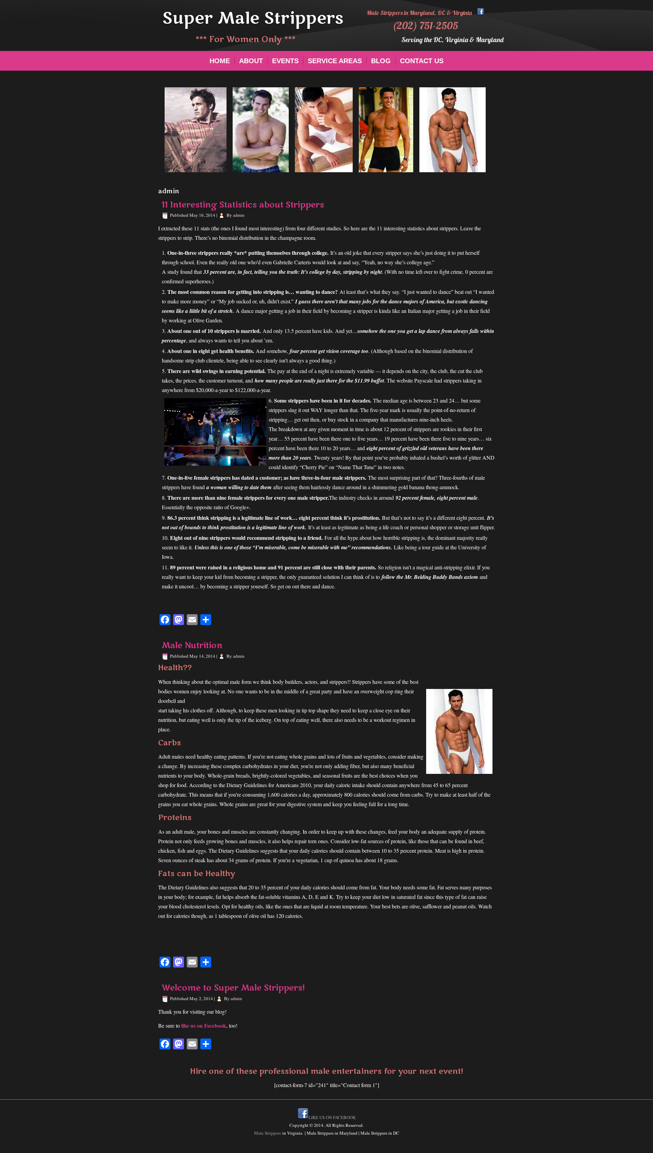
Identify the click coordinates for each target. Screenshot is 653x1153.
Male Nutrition (192, 645)
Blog (381, 61)
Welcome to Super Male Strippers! (233, 988)
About (251, 61)
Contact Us (421, 61)
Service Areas (335, 61)
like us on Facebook (203, 1025)
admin (239, 215)
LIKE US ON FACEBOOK (332, 1117)
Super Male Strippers (253, 18)
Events (285, 61)
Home (220, 61)
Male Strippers (268, 1133)
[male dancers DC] (480, 13)
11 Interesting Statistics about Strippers (243, 205)
